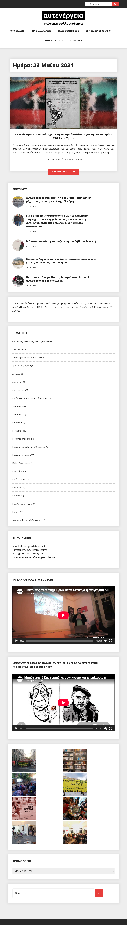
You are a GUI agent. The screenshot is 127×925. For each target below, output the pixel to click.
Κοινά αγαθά (19, 430)
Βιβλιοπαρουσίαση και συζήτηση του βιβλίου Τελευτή (61, 241)
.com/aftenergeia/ (28, 553)
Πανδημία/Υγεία (20, 471)
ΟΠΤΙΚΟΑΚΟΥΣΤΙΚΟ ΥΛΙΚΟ (98, 31)
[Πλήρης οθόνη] (110, 640)
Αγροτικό (17, 374)
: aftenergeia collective (33, 557)
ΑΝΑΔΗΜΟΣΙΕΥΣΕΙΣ (54, 40)
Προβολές (18, 487)
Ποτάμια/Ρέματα (21, 479)
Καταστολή (18, 422)
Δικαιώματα (19, 414)
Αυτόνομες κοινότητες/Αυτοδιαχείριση (31, 398)
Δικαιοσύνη (19, 406)
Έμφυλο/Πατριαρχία (22, 365)
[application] (63, 615)
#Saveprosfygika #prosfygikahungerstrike (32, 341)
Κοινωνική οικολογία (23, 455)
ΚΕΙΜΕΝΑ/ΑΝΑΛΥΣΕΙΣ (41, 31)
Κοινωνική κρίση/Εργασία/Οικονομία (30, 447)
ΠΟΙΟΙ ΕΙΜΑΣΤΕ (17, 31)
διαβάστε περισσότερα (63, 171)
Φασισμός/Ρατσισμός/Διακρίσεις (28, 520)
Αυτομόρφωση (20, 390)
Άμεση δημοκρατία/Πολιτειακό (28, 357)
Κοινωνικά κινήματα (23, 439)
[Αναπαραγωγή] (16, 640)
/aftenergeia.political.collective (29, 549)
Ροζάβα (17, 512)
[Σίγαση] (105, 640)
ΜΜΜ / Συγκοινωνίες (22, 463)
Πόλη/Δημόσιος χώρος (24, 504)
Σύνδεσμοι (76, 40)
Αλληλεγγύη (18, 382)
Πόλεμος (18, 495)
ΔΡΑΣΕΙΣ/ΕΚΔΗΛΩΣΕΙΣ (68, 31)
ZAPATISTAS (19, 349)
